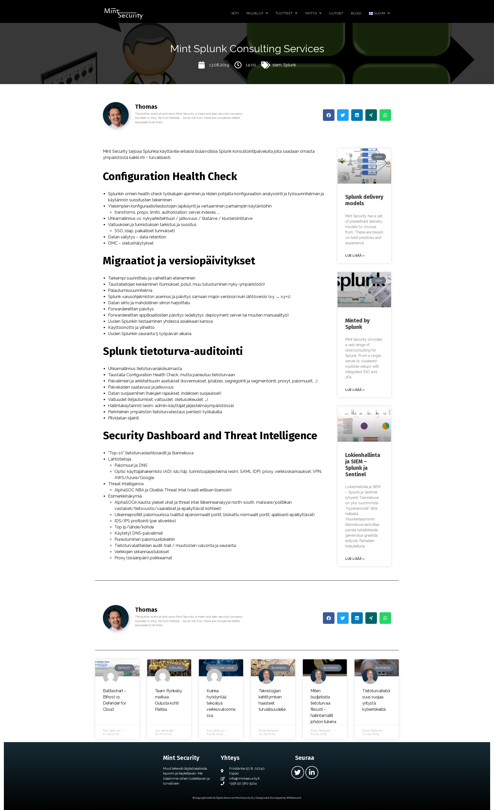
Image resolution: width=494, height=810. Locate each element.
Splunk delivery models (364, 200)
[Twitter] (297, 772)
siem (276, 64)
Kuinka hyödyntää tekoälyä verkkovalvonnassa (221, 703)
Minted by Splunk (357, 323)
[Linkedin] (311, 772)
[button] (328, 115)
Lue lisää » (355, 255)
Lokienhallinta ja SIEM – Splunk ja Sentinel (362, 465)
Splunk (289, 64)
